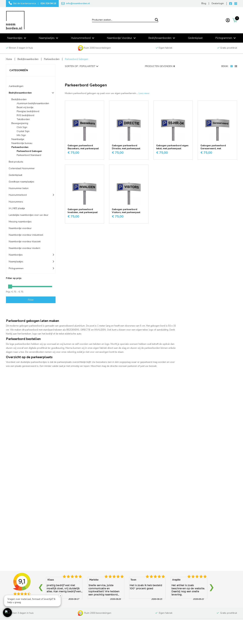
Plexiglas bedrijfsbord (28, 111)
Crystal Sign (23, 131)
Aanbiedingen (16, 86)
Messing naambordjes (20, 221)
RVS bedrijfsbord (25, 115)
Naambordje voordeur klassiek (25, 241)
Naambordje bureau (21, 143)
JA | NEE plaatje (17, 208)
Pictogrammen (16, 268)
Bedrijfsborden (19, 99)
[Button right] (10, 287)
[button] (7, 612)
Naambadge (17, 139)
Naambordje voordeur (20, 228)
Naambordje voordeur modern (24, 248)
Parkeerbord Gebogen (76, 59)
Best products (16, 161)
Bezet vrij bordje (25, 107)
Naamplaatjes (16, 261)
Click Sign (22, 127)
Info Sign (21, 135)
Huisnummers (16, 201)
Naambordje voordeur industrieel (26, 234)
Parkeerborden (52, 59)
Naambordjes (16, 254)
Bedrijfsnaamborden (28, 59)
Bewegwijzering (19, 123)
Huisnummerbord (18, 194)
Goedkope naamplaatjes (21, 181)
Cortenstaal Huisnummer (22, 168)
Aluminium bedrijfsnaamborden (33, 103)
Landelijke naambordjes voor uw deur (28, 215)
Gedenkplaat (15, 175)
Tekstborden (23, 119)
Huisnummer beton (18, 188)
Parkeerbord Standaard (29, 155)
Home (9, 59)
